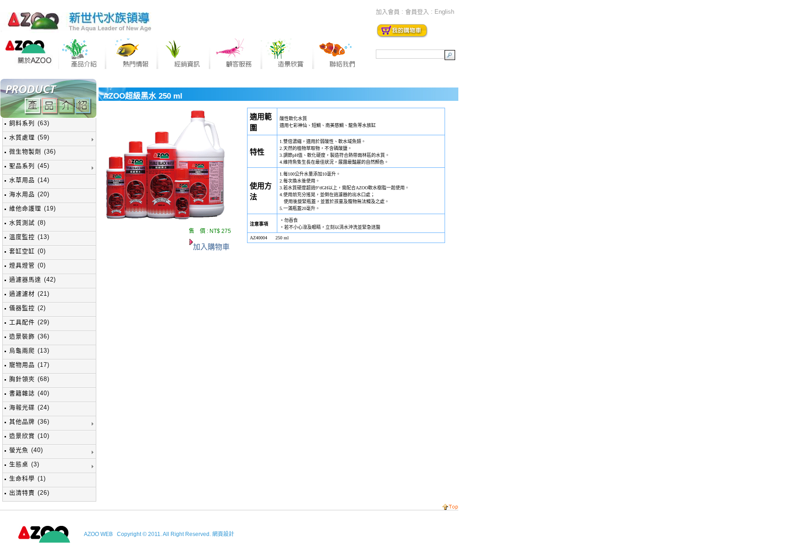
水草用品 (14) (29, 180)
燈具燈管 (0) (27, 265)
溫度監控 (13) (29, 236)
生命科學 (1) (27, 478)
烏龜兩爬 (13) (29, 350)
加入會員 (388, 11)
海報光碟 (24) (29, 407)
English (444, 11)
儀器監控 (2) (27, 307)
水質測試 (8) (27, 222)
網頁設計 (223, 534)
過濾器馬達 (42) (32, 279)
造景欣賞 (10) (29, 435)
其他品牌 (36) (29, 421)
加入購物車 (211, 247)
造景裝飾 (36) (29, 336)
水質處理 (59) (29, 137)
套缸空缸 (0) (27, 251)
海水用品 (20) (29, 194)
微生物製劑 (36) (32, 151)
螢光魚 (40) (26, 450)
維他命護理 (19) (32, 208)
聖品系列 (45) (29, 165)
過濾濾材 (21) (29, 293)
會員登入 (417, 11)
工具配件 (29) (29, 322)
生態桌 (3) (24, 464)
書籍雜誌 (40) (29, 393)
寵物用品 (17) (29, 364)
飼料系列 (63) (29, 123)
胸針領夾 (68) (29, 379)
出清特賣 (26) (29, 492)
